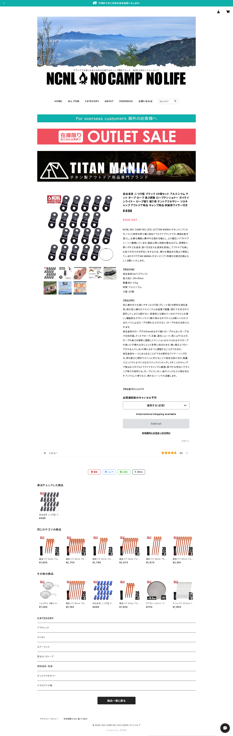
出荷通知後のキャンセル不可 (140, 397)
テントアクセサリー (46, 675)
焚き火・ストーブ (45, 656)
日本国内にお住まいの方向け (156, 433)
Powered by (113, 730)
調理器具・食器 (45, 666)
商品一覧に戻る (116, 700)
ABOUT (109, 101)
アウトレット (43, 627)
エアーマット (43, 646)
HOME (58, 101)
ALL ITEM (73, 101)
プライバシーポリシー (49, 719)
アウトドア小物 (44, 685)
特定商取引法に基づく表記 (75, 719)
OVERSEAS (126, 101)
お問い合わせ (145, 101)
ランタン (41, 637)
